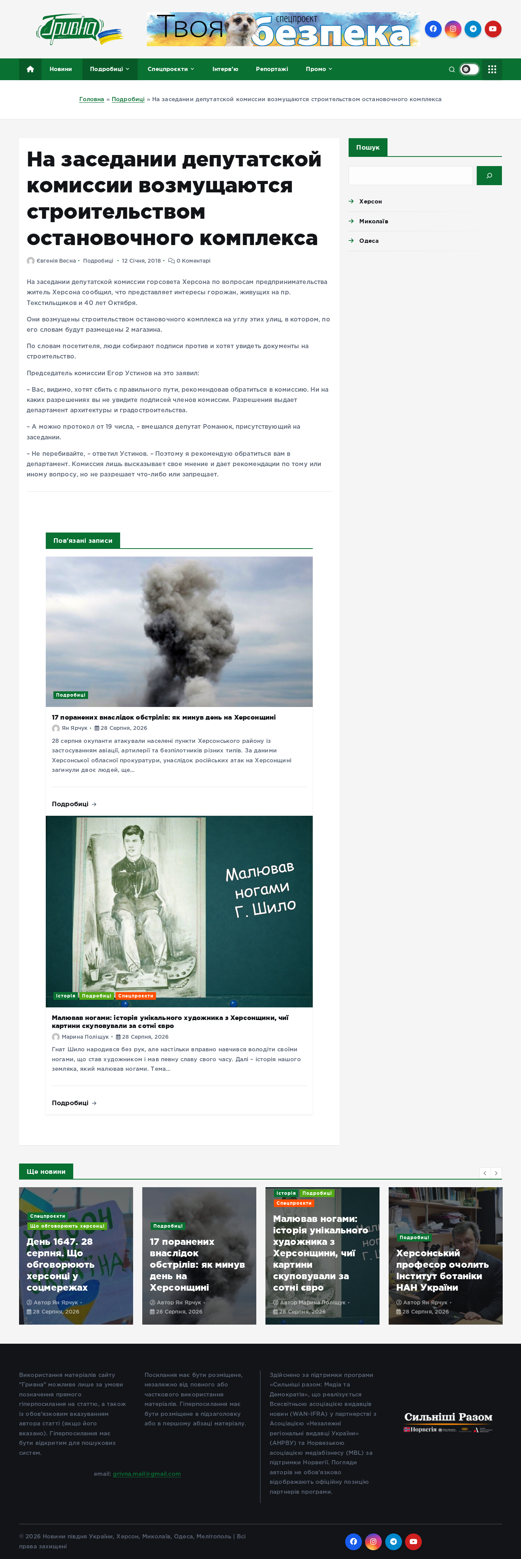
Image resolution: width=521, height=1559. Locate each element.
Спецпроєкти (168, 69)
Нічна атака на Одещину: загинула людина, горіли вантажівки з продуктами (443, 1264)
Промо (316, 69)
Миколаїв (373, 221)
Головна (92, 99)
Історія (66, 995)
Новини (61, 69)
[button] (485, 1173)
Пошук (367, 147)
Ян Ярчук (74, 728)
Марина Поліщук (85, 1037)
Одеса (369, 240)
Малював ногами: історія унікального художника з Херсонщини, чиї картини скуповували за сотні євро (170, 1021)
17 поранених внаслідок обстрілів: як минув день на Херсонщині (164, 717)
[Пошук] (489, 175)
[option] (76, 1256)
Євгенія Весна (56, 261)
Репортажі (272, 69)
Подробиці (106, 69)
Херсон (370, 201)
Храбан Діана (441, 1303)
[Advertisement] (425, 316)
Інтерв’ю (225, 69)
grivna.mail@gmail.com (147, 1474)
